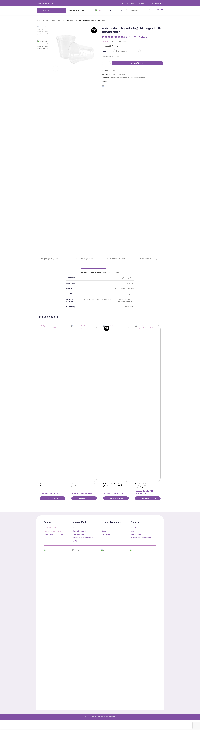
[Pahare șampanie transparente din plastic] (52, 403)
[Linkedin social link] (111, 81)
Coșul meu (134, 531)
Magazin (45, 20)
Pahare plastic (60, 20)
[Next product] (150, 20)
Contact (76, 528)
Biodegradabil (114, 78)
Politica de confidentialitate (83, 538)
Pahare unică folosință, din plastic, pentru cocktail (114, 485)
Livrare (104, 528)
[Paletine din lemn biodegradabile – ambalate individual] (147, 403)
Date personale (78, 534)
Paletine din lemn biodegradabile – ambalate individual (145, 486)
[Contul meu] (153, 10)
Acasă (39, 20)
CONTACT (120, 10)
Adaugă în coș (137, 63)
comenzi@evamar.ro (53, 531)
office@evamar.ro (156, 3)
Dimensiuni (106, 51)
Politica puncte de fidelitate (140, 538)
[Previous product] (145, 20)
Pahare (51, 20)
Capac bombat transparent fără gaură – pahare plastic (84, 485)
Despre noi (106, 534)
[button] (52, 498)
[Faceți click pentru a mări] (55, 68)
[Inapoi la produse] (148, 20)
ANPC (75, 541)
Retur (104, 531)
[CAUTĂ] (148, 10)
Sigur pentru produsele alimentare (132, 78)
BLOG (112, 10)
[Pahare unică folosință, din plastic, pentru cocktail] (116, 403)
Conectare (134, 528)
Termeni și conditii (79, 531)
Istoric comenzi (136, 534)
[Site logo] (100, 10)
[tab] (93, 271)
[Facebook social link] (108, 81)
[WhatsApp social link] (113, 81)
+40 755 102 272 (143, 3)
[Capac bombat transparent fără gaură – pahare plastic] (84, 403)
